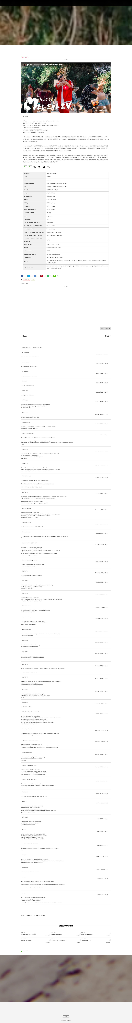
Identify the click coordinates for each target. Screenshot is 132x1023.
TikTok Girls (25, 371)
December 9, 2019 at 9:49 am (102, 618)
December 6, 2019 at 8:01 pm (102, 582)
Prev (25, 336)
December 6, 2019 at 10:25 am (101, 572)
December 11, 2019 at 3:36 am (101, 642)
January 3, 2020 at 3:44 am (102, 831)
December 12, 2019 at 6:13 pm (101, 665)
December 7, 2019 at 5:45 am (102, 594)
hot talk (25, 381)
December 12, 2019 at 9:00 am (101, 653)
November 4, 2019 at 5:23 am (102, 392)
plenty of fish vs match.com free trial (30, 740)
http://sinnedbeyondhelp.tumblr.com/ (30, 711)
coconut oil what (26, 422)
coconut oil (25, 689)
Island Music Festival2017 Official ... (59, 940)
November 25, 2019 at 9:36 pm (101, 423)
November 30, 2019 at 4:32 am (101, 477)
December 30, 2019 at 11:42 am (101, 741)
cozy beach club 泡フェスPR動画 (28, 934)
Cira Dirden (25, 867)
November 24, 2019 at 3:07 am (101, 401)
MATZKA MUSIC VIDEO (26, 940)
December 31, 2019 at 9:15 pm (101, 781)
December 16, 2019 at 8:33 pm (101, 691)
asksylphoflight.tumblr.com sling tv (30, 843)
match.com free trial (27, 729)
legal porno (25, 390)
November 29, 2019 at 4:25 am (101, 465)
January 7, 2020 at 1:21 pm (102, 894)
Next (107, 336)
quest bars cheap (27, 476)
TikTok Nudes (26, 352)
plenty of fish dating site (28, 433)
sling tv (24, 801)
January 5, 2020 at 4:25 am (102, 845)
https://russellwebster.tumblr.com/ (30, 779)
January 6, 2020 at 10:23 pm (102, 856)
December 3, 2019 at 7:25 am (102, 561)
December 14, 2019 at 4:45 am (101, 678)
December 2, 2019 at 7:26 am (102, 524)
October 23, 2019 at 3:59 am (102, 363)
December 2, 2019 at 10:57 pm (101, 544)
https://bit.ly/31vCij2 (33, 366)
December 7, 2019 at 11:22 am (101, 607)
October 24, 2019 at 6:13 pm (102, 382)
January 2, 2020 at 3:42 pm (102, 818)
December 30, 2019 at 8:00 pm (101, 754)
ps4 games (25, 449)
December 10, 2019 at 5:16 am (101, 631)
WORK (33, 279)
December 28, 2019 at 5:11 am (101, 713)
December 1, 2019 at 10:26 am (101, 509)
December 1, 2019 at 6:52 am (102, 493)
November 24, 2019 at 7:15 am (101, 414)
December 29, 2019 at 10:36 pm (101, 730)
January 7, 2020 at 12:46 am (102, 869)
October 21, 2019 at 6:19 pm (102, 354)
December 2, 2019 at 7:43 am (102, 533)
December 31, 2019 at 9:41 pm (101, 793)
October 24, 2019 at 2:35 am (102, 373)
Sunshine (25, 792)
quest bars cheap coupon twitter (30, 542)
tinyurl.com (25, 400)
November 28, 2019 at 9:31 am (101, 450)
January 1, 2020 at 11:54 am (102, 803)
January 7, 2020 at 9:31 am (102, 878)
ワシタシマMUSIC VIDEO (56, 934)
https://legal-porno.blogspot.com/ (27, 395)
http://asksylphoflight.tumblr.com (30, 765)
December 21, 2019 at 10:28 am (101, 703)
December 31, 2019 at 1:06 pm (101, 766)
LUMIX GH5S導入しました (87, 940)
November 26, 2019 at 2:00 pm (101, 434)
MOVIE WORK (24, 57)
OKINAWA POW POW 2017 (87, 934)
